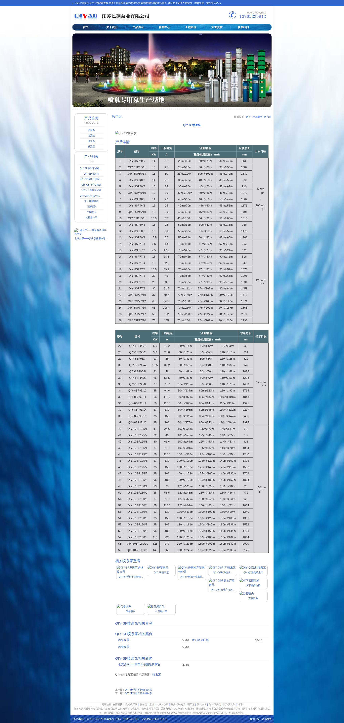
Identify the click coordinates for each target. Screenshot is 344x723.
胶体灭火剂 (229, 704)
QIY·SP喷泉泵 (161, 572)
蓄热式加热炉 (178, 704)
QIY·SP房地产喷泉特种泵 (138, 693)
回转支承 (202, 704)
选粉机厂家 (131, 704)
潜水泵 (91, 141)
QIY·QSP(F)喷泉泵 (91, 184)
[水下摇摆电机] (249, 580)
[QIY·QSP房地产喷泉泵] (222, 584)
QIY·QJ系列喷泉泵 (253, 572)
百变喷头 (253, 598)
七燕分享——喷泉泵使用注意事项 (139, 664)
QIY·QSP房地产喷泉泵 (91, 195)
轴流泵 (91, 146)
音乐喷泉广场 (200, 639)
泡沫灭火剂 (215, 704)
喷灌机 (91, 135)
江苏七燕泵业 (132, 17)
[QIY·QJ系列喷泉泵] (252, 567)
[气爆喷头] (124, 606)
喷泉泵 (268, 116)
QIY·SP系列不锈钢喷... (131, 576)
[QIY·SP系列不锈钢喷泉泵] (130, 571)
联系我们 (243, 27)
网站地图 (106, 704)
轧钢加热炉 (162, 704)
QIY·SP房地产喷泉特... (192, 576)
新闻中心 (164, 27)
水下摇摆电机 (253, 585)
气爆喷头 (130, 611)
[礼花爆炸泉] (156, 606)
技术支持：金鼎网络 (261, 719)
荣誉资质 (217, 27)
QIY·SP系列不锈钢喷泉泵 (138, 689)
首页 (85, 27)
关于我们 (111, 27)
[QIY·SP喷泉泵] (158, 567)
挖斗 (240, 704)
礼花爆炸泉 (161, 611)
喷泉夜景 (123, 639)
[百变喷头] (246, 593)
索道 (151, 704)
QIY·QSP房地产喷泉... (222, 589)
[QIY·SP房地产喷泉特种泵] (192, 571)
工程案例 (190, 27)
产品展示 (138, 27)
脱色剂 (143, 704)
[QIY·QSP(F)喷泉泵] (222, 567)
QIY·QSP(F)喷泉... (222, 572)
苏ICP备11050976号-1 (154, 719)
